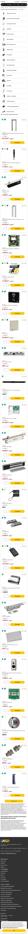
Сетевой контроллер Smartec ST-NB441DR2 (10, 248)
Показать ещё (14, 801)
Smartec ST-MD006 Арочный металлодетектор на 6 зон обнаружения (13, 134)
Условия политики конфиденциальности (10, 927)
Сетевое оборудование (6, 892)
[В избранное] (23, 120)
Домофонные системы (6, 888)
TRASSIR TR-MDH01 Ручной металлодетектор (11, 162)
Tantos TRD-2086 (5, 531)
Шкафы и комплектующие (7, 898)
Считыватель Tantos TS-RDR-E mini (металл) (10, 787)
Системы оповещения (6, 894)
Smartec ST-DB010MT (6, 616)
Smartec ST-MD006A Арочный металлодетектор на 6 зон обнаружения (13, 220)
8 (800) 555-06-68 (24, 1)
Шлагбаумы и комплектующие (8, 908)
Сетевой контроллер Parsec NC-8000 (9, 418)
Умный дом (3, 910)
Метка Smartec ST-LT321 (7, 361)
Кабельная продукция (6, 900)
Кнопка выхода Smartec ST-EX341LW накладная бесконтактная (11, 673)
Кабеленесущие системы (7, 902)
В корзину (17, 142)
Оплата (2, 875)
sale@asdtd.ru (17, 1)
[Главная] (2, 4)
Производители (4, 871)
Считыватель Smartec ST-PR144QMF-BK (10, 305)
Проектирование (5, 881)
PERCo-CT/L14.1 (5, 333)
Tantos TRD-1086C (5, 191)
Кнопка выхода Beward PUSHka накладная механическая (13, 730)
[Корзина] (26, 4)
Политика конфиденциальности (8, 853)
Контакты (3, 877)
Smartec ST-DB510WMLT (7, 446)
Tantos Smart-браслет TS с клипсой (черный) (11, 390)
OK (14, 930)
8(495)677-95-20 (4, 920)
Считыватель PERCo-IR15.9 (7, 559)
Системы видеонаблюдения (7, 886)
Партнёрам (3, 879)
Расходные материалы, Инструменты (10, 904)
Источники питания (5, 896)
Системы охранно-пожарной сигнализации (11, 906)
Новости (3, 863)
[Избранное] (18, 4)
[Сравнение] (22, 4)
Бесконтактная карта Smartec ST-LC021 (10, 644)
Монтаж (3, 867)
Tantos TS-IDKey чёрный (7, 503)
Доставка (3, 873)
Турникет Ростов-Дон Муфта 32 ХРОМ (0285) (11, 588)
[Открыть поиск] (14, 4)
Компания (3, 861)
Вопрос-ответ (4, 865)
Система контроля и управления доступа (11, 890)
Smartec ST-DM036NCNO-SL (7, 758)
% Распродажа (4, 869)
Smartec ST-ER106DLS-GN (7, 702)
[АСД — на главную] (5, 841)
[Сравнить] (25, 120)
